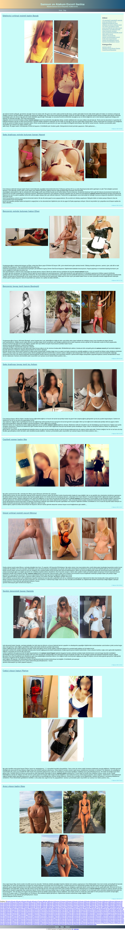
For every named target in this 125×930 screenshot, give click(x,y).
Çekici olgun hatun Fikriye (15, 671)
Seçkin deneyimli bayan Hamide (18, 591)
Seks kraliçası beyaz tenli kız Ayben (20, 364)
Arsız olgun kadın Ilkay (14, 786)
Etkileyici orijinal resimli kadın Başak (21, 16)
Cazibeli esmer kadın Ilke (15, 439)
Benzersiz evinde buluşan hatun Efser (21, 211)
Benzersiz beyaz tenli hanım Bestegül (21, 286)
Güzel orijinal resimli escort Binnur (20, 513)
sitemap (76, 929)
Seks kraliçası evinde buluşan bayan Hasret (24, 134)
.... (95, 126)
